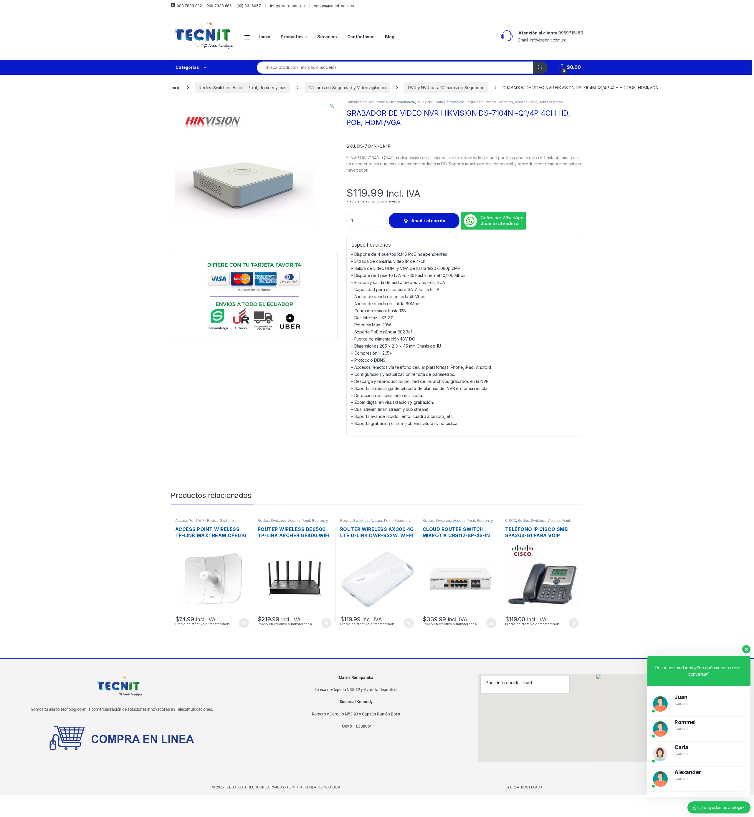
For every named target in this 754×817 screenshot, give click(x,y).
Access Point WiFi (190, 520)
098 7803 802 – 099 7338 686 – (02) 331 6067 (219, 5)
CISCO (510, 520)
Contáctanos (361, 36)
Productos (292, 36)
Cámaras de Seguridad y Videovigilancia (347, 87)
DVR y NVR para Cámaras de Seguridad (446, 87)
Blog (389, 36)
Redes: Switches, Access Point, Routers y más (242, 87)
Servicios (327, 36)
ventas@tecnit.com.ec (334, 5)
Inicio (264, 36)
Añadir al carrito (428, 220)
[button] (332, 105)
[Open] (247, 37)
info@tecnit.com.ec (287, 5)
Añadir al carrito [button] (243, 623)
